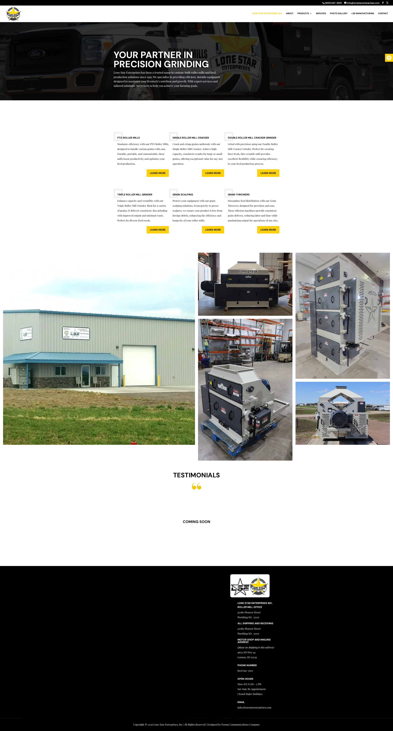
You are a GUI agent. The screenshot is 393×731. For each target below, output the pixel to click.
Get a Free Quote (285, 32)
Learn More (157, 173)
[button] (389, 58)
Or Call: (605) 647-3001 (373, 45)
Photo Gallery (339, 13)
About (289, 13)
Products (303, 13)
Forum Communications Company (240, 724)
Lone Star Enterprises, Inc (267, 13)
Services (321, 13)
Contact (383, 13)
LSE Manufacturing (363, 13)
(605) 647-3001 (252, 551)
